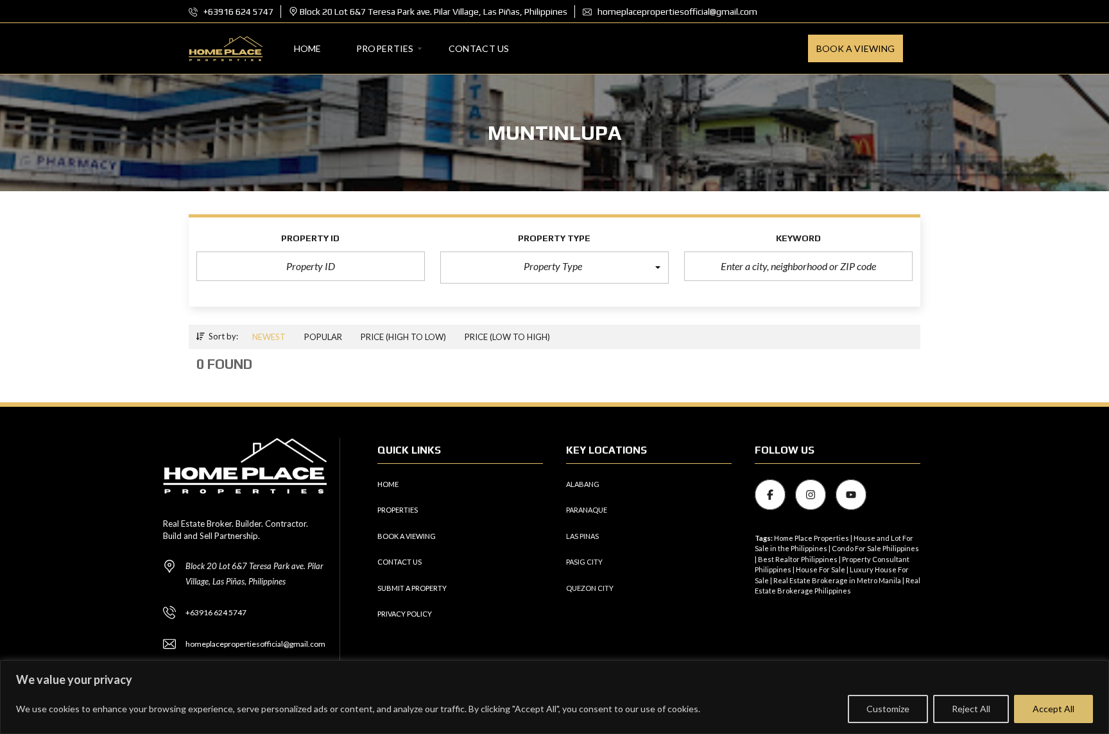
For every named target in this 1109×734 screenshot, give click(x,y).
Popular (323, 337)
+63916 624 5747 (237, 11)
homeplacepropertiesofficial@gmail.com (676, 11)
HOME (388, 484)
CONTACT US (399, 562)
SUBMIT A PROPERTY (412, 588)
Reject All (971, 708)
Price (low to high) (507, 337)
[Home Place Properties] (226, 48)
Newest (269, 337)
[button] (554, 268)
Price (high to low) (403, 337)
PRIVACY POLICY (404, 614)
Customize (887, 708)
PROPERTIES (397, 510)
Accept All (1053, 708)
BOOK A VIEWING (406, 536)
